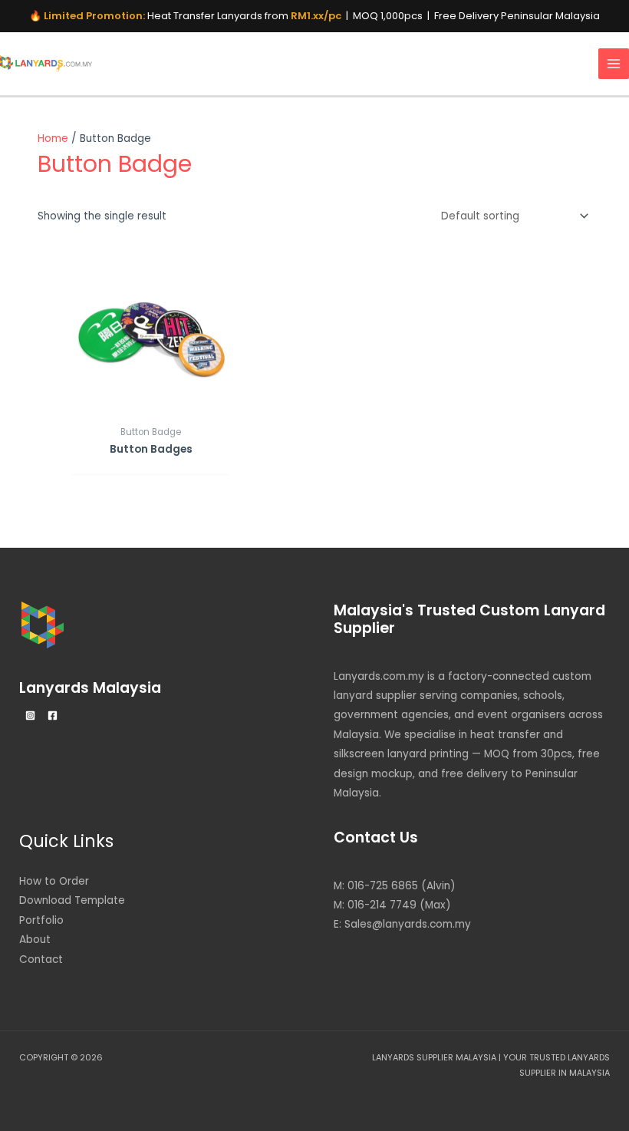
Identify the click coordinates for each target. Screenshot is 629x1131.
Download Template (72, 900)
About (35, 939)
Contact (41, 959)
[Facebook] (52, 715)
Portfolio (41, 920)
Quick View (151, 406)
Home (53, 138)
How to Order (54, 881)
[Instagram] (30, 715)
